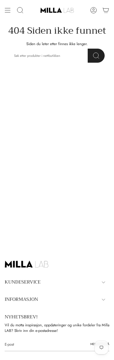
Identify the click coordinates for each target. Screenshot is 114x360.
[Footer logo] (27, 264)
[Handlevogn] (106, 10)
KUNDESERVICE (23, 282)
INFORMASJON (21, 299)
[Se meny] (7, 10)
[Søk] (96, 56)
